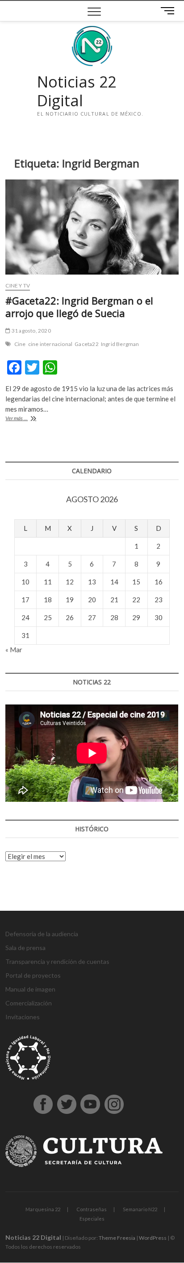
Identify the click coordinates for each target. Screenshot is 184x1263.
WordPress (153, 1237)
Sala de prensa (25, 947)
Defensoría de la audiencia (41, 934)
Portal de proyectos (33, 975)
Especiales (92, 1218)
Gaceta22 (87, 344)
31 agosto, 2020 (30, 330)
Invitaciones (22, 1017)
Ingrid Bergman (120, 344)
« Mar (13, 650)
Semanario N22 (140, 1209)
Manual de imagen (30, 989)
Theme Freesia (117, 1237)
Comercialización (28, 1003)
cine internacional (50, 344)
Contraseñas (91, 1209)
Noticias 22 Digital (76, 91)
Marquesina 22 (42, 1209)
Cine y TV (17, 285)
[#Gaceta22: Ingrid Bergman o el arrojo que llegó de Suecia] (91, 227)
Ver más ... (29, 419)
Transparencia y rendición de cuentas (57, 961)
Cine (20, 344)
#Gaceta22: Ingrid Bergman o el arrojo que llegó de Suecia (79, 307)
